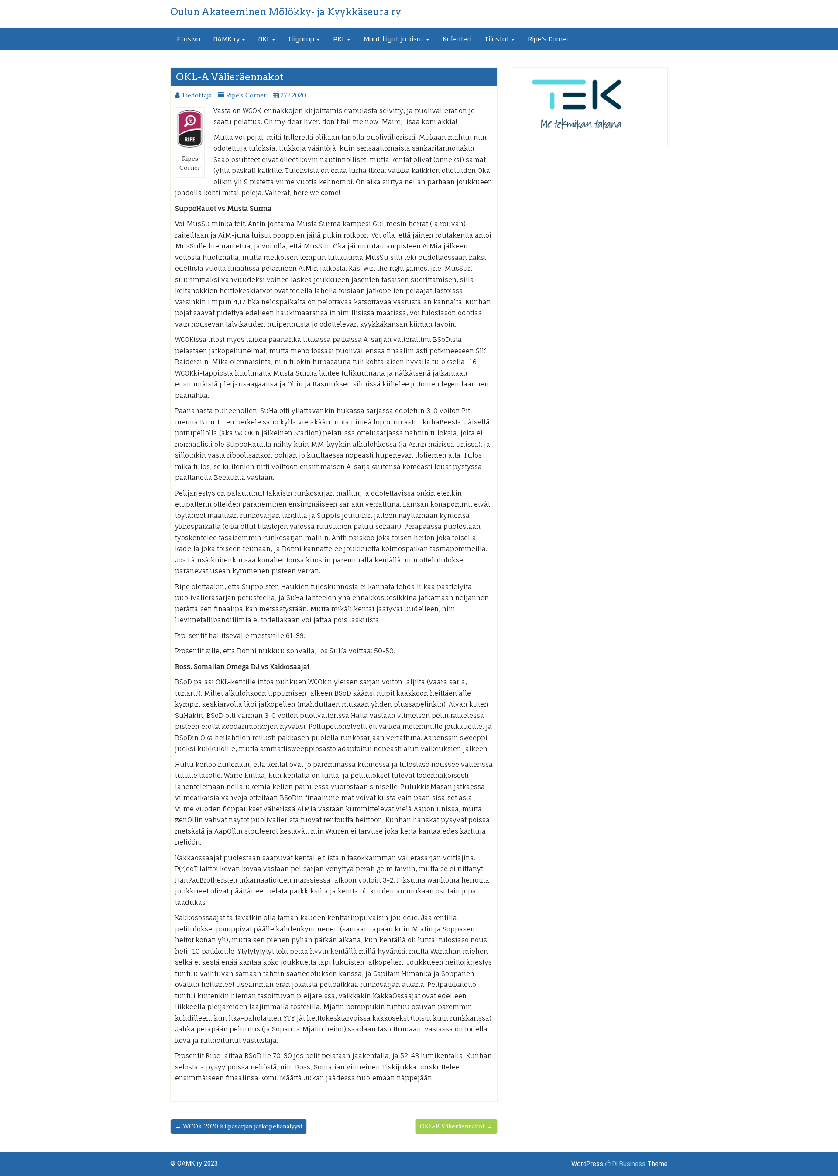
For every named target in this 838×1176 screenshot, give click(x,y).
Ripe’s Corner (548, 39)
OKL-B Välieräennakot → (456, 1126)
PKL (339, 39)
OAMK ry (226, 39)
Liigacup (301, 39)
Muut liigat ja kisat (394, 39)
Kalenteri (457, 39)
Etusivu (188, 39)
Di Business (628, 1164)
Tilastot (496, 39)
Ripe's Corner (246, 95)
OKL (264, 39)
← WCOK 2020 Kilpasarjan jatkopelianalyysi (238, 1126)
